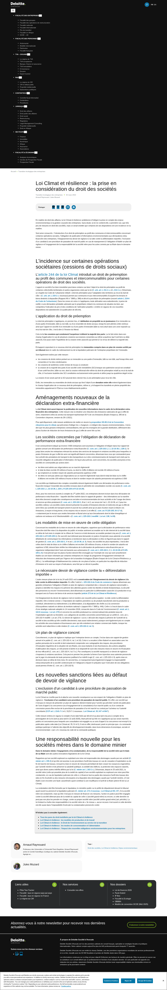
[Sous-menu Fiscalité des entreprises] (40, 15)
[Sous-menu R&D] (20, 77)
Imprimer (74, 207)
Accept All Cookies (145, 981)
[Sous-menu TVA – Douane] (28, 54)
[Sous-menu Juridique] (25, 106)
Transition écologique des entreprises (31, 171)
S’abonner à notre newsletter (141, 925)
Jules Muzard (55, 197)
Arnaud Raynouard (42, 197)
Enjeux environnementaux (128, 848)
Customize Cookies (111, 981)
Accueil (13, 171)
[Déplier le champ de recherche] (147, 4)
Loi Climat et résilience (109, 848)
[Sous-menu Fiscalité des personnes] (39, 38)
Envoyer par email (68, 207)
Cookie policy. (66, 986)
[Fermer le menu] (13, 10)
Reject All (128, 981)
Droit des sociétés (94, 848)
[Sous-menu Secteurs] (25, 132)
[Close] (163, 980)
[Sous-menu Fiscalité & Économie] (35, 152)
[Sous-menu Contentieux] (28, 93)
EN (155, 4)
